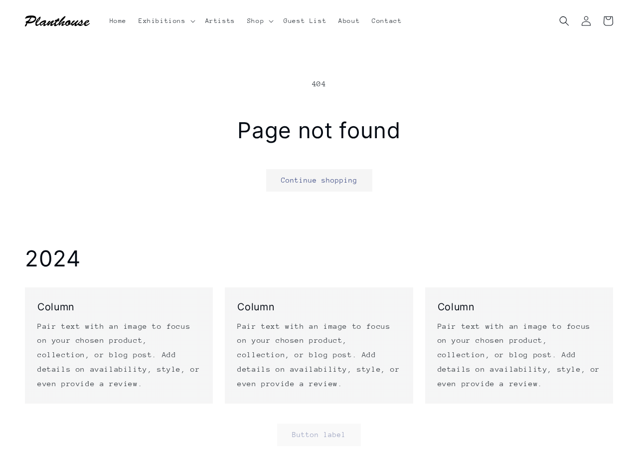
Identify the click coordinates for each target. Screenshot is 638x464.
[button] (166, 20)
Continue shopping (319, 180)
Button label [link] (319, 435)
